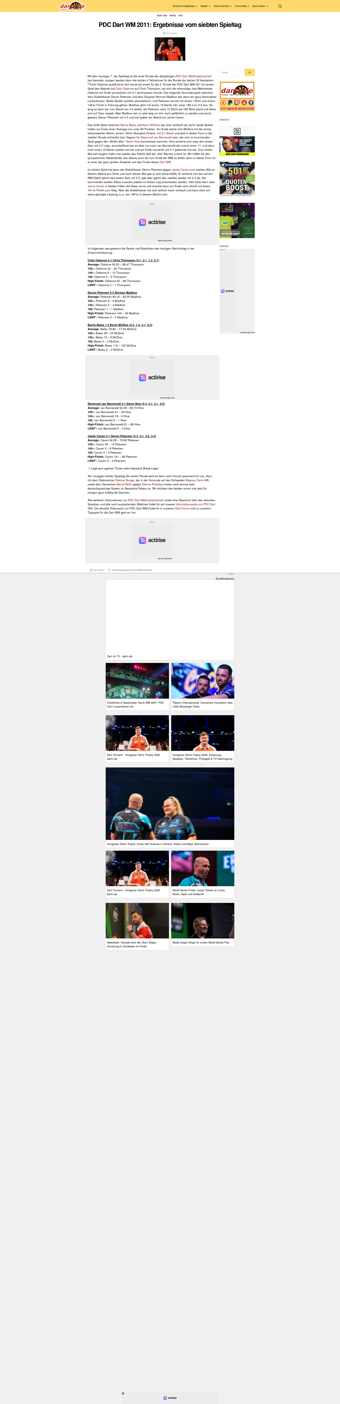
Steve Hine (133, 141)
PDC (181, 15)
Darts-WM (147, 570)
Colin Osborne (125, 88)
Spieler (204, 6)
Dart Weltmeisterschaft (122, 570)
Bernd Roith (124, 484)
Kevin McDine (151, 125)
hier (133, 512)
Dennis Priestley (152, 484)
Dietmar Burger (124, 480)
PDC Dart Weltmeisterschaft (193, 76)
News (173, 15)
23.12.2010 (172, 33)
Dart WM (162, 15)
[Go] (250, 72)
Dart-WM (137, 570)
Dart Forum (182, 508)
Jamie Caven (180, 169)
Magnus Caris (194, 480)
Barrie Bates (128, 125)
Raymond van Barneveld (156, 137)
